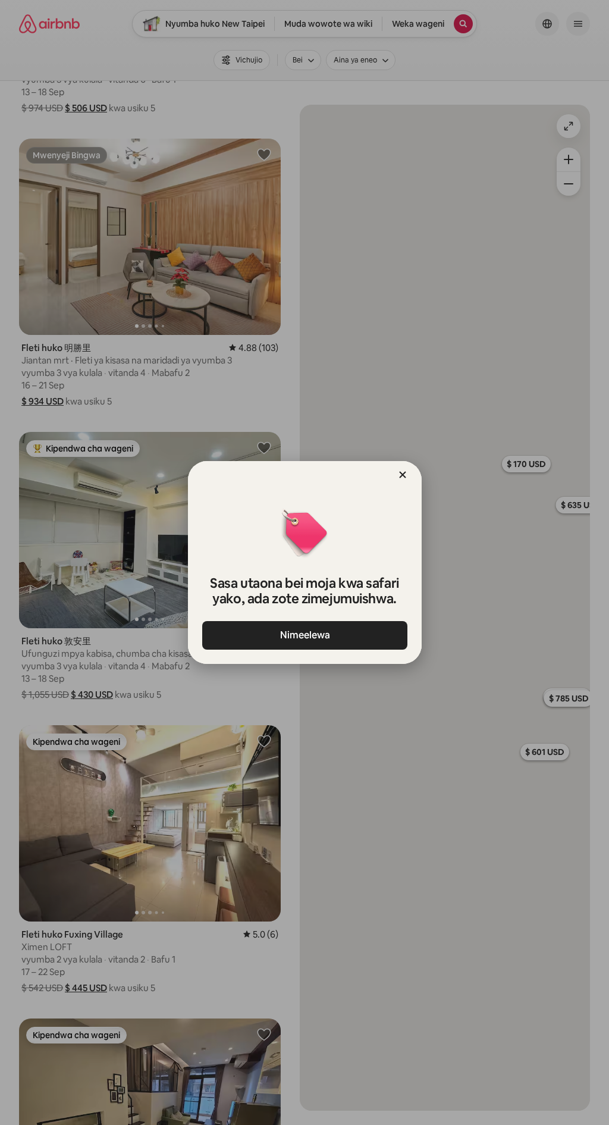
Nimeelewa (304, 635)
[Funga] (402, 475)
